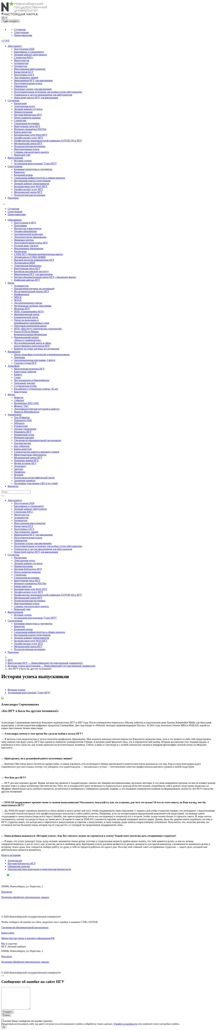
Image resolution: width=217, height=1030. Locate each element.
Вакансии (19, 172)
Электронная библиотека (27, 265)
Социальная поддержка (26, 123)
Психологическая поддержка (29, 146)
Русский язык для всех (26, 245)
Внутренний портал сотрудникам (32, 180)
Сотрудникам (21, 32)
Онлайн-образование (25, 231)
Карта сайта (7, 933)
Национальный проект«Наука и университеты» (27, 338)
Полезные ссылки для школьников (32, 89)
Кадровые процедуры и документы (33, 169)
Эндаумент (20, 466)
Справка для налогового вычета (31, 152)
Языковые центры (24, 240)
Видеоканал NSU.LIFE (26, 403)
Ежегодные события (25, 371)
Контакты (13, 486)
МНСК (18, 297)
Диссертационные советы (28, 303)
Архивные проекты (24, 480)
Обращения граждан (19, 866)
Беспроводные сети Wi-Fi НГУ (30, 135)
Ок (4, 1027)
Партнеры (13, 198)
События (19, 400)
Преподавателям (23, 35)
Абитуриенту (15, 46)
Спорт (17, 377)
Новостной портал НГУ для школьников (36, 97)
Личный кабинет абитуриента (30, 54)
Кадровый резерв (23, 175)
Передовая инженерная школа (30, 325)
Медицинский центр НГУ (28, 143)
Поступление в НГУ (25, 222)
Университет (15, 414)
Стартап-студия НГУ (25, 363)
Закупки (18, 469)
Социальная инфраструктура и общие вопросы (39, 177)
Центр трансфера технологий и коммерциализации (42, 354)
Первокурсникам (23, 112)
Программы (20, 225)
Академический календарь (28, 234)
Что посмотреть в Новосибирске (31, 380)
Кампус (18, 374)
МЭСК (17, 300)
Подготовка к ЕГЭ (24, 74)
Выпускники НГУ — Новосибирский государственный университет (45, 663)
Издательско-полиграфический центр (34, 477)
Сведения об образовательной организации (37, 440)
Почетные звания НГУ (26, 460)
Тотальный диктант (24, 383)
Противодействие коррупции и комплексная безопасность (39, 869)
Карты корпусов (23, 132)
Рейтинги (19, 423)
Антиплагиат (15, 860)
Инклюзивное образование (28, 248)
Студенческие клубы (25, 386)
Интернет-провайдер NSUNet (30, 129)
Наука (11, 282)
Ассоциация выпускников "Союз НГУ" (35, 163)
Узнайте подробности (125, 1024)
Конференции (21, 294)
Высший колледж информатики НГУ (34, 260)
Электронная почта (24, 106)
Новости (18, 397)
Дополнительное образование (30, 237)
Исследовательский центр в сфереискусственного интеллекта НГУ (32, 344)
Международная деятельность (30, 454)
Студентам (20, 29)
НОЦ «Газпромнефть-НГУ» (29, 311)
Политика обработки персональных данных (25, 897)
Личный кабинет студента (28, 109)
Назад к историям (10, 855)
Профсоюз (19, 472)
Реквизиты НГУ (22, 431)
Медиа (11, 394)
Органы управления (25, 429)
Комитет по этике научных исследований (36, 348)
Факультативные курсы (26, 149)
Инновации (14, 351)
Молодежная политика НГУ (29, 368)
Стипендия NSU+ (23, 57)
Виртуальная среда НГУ (27, 126)
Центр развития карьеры (27, 117)
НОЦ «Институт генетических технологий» (38, 328)
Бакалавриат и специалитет (29, 51)
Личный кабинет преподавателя (31, 183)
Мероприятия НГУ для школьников (33, 80)
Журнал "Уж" (21, 406)
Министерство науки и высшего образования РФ (28, 938)
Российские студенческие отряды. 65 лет (36, 388)
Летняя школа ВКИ (24, 262)
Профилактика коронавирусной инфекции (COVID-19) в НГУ (48, 140)
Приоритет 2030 (23, 420)
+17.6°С (5, 40)
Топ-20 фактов (22, 417)
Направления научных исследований (34, 288)
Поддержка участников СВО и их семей (36, 483)
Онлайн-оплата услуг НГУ (28, 137)
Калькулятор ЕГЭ (23, 71)
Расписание (20, 103)
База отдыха (20, 391)
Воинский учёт (22, 155)
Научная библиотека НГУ (28, 114)
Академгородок (22, 443)
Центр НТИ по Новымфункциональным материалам (30, 333)
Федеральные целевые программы (32, 305)
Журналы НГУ (22, 308)
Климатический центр (26, 317)
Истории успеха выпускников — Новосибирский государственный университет (51, 665)
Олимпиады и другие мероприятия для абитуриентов (43, 94)
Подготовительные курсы (28, 83)
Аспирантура (21, 63)
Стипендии (20, 120)
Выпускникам (15, 157)
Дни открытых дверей (26, 77)
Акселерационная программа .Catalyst (34, 360)
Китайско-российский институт (31, 271)
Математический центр (26, 314)
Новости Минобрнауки (26, 411)
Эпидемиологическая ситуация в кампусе (36, 409)
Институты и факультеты (27, 228)
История (18, 474)
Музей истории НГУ (25, 463)
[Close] (2, 975)
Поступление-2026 (24, 49)
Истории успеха (22, 160)
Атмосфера (14, 366)
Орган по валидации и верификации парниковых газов (31, 321)
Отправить (8, 1012)
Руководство (21, 426)
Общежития (20, 86)
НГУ (10, 660)
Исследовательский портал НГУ (31, 291)
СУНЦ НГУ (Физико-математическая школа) (38, 254)
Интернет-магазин (24, 437)
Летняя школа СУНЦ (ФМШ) (30, 257)
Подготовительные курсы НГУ (31, 242)
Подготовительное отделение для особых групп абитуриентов (48, 92)
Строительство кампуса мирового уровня (36, 451)
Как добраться (21, 446)
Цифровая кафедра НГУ (27, 280)
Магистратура (21, 60)
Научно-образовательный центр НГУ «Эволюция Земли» (45, 277)
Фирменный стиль (24, 434)
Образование (15, 219)
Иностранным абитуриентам (29, 69)
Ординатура (20, 66)
